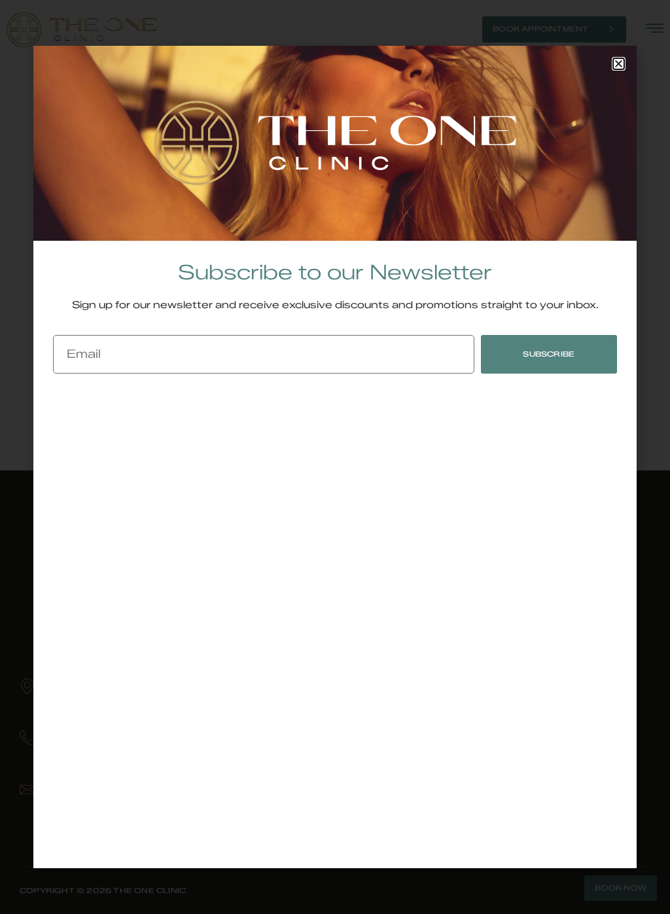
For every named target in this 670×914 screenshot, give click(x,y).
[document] (335, 457)
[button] (619, 64)
